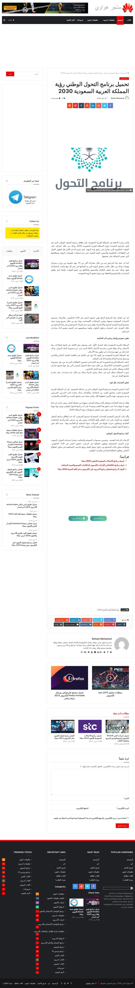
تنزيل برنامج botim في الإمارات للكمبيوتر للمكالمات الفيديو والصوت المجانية (92, 465)
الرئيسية (124, 73)
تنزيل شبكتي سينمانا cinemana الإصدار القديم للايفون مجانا (14, 444)
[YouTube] (81, 886)
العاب (129, 20)
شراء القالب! (128, 880)
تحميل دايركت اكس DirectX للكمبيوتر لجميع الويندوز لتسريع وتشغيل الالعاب (117, 738)
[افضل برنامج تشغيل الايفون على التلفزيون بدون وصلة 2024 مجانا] (31, 473)
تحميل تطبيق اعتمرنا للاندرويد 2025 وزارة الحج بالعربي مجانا (14, 305)
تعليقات (9, 251)
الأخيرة (36, 251)
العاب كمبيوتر (59, 964)
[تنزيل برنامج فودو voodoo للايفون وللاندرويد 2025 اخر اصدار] (31, 264)
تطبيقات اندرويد (109, 20)
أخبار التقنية (71, 20)
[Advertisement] (67, 45)
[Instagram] (75, 886)
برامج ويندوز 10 (58, 951)
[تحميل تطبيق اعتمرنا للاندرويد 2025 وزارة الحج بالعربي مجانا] (31, 306)
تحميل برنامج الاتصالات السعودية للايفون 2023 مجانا (102, 461)
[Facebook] (93, 886)
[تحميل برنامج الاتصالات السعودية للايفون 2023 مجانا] (90, 726)
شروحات (80, 20)
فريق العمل (128, 868)
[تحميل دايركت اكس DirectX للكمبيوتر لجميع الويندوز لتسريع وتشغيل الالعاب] (117, 726)
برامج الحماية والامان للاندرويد (52, 943)
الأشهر (23, 251)
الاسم (126, 798)
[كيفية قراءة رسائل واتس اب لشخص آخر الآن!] (31, 319)
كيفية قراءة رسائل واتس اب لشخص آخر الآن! (14, 317)
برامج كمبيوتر (114, 73)
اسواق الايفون (58, 907)
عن (132, 864)
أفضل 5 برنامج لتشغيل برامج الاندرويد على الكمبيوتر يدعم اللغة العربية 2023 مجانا (91, 469)
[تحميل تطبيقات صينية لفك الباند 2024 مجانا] (31, 434)
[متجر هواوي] (114, 8)
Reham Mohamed (117, 98)
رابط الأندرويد (77, 518)
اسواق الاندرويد (58, 938)
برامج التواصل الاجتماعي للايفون (51, 911)
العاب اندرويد (59, 960)
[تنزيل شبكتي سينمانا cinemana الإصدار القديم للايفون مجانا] (31, 445)
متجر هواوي (90, 983)
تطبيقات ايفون (92, 20)
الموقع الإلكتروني (82, 808)
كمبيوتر (120, 20)
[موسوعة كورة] (45, 8)
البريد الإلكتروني (122, 808)
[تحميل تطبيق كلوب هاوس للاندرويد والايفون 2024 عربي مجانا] (31, 458)
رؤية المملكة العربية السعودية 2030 (108, 610)
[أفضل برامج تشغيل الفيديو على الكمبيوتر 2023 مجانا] (62, 726)
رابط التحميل (98, 518)
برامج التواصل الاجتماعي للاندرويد (51, 924)
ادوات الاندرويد (58, 920)
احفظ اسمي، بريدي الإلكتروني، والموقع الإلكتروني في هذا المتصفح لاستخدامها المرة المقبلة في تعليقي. (90, 818)
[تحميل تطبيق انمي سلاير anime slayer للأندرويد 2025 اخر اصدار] (31, 291)
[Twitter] (87, 886)
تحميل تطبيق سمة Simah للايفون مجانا (14, 358)
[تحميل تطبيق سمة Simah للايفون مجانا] (31, 279)
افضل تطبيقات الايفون (55, 898)
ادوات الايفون (59, 902)
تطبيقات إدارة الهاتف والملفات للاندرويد (49, 931)
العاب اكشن (59, 955)
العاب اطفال (128, 876)
